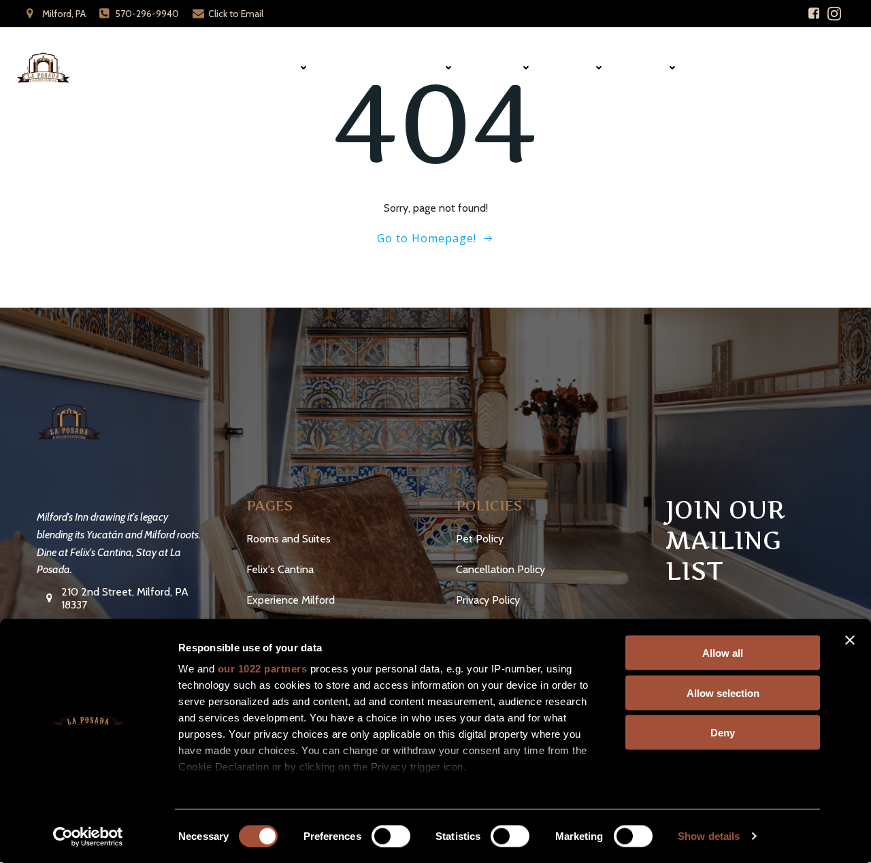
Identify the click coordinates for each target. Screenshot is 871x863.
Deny (722, 732)
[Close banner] (850, 640)
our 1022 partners (263, 668)
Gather (501, 67)
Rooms (279, 67)
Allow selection (723, 692)
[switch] (391, 834)
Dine (348, 67)
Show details (709, 836)
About (576, 67)
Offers (649, 67)
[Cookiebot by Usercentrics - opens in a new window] (88, 836)
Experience (414, 67)
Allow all (722, 653)
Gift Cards (733, 67)
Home (220, 67)
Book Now (814, 67)
